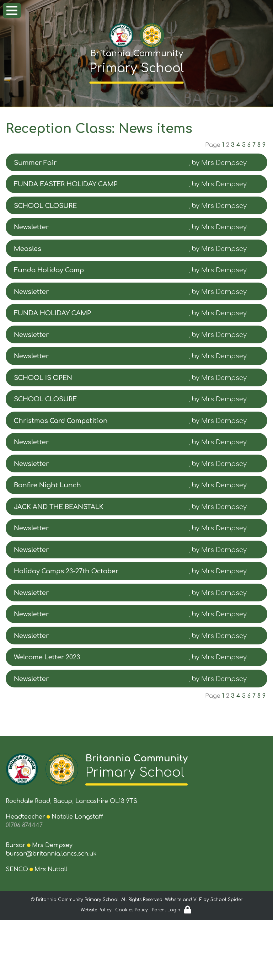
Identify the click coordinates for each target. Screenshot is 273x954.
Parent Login (166, 909)
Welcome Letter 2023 (47, 657)
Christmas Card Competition (61, 420)
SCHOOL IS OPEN (43, 377)
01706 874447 (24, 825)
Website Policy (96, 909)
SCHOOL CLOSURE (45, 205)
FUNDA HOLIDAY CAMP (52, 313)
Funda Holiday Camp (49, 270)
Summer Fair (35, 162)
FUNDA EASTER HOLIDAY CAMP (66, 184)
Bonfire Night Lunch (47, 485)
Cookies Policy (131, 909)
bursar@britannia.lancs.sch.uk (51, 854)
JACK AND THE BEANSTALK (58, 506)
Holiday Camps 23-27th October (66, 571)
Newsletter (31, 227)
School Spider (226, 899)
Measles (27, 248)
